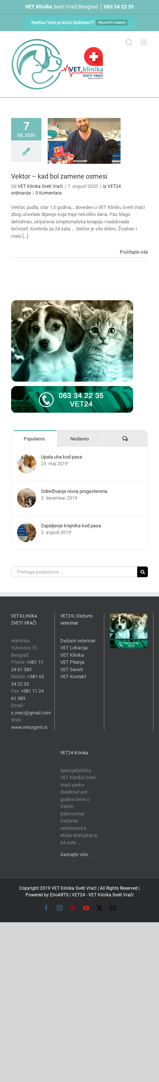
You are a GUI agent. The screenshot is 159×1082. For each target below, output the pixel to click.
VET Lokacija (74, 647)
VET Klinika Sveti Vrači (40, 186)
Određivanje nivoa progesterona (74, 491)
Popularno (34, 439)
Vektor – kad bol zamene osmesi (59, 176)
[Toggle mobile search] (129, 42)
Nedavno (79, 439)
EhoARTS (59, 894)
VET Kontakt (73, 676)
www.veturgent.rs (29, 727)
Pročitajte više (134, 252)
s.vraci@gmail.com (31, 713)
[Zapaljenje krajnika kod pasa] (26, 526)
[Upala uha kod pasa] (26, 457)
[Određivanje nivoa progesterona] (26, 492)
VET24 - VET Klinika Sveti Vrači (102, 894)
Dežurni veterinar (77, 640)
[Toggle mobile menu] (144, 42)
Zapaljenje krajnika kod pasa (71, 525)
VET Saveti (71, 669)
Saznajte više (74, 854)
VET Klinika (72, 655)
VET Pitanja (72, 662)
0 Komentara (48, 193)
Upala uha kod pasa (61, 457)
